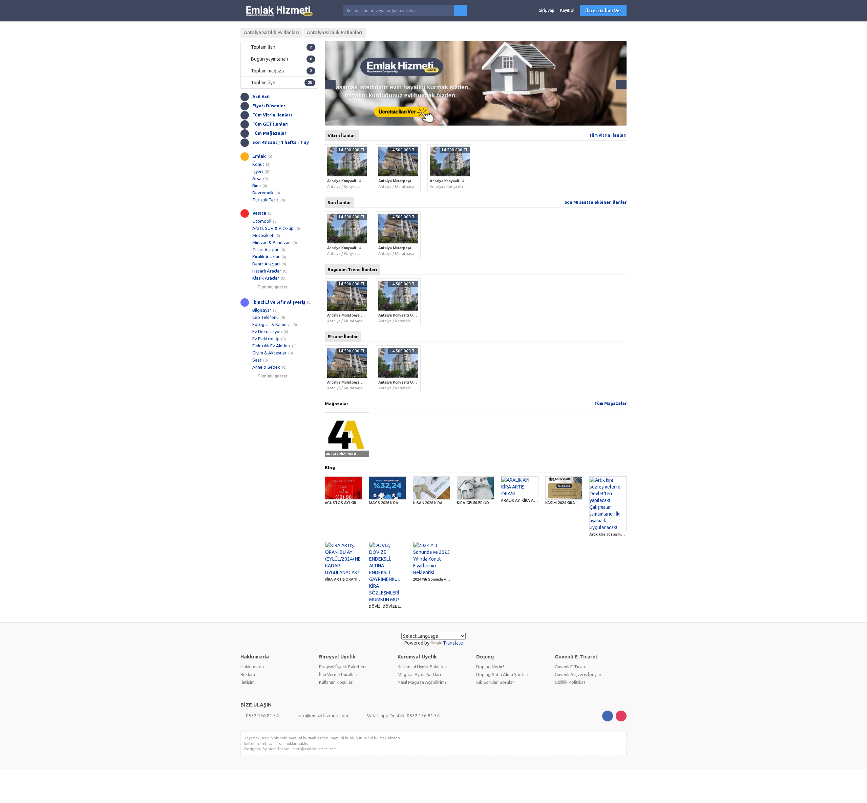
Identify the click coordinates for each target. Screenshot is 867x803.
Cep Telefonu (265, 317)
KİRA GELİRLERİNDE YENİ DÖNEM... (487, 503)
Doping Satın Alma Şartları (502, 674)
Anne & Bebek (266, 367)
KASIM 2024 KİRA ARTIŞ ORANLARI (576, 503)
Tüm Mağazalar (269, 133)
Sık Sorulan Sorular (495, 682)
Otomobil (261, 221)
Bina (256, 185)
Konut (258, 164)
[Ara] (460, 10)
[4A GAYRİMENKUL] (347, 434)
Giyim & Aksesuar (269, 352)
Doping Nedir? (490, 666)
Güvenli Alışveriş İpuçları (578, 674)
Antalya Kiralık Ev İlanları (334, 32)
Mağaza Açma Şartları (419, 674)
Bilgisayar (261, 310)
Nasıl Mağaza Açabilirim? (422, 682)
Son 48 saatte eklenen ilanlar (596, 202)
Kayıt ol (567, 10)
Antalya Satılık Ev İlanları (271, 32)
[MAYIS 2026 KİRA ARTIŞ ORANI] (387, 488)
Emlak (259, 156)
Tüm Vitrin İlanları (272, 114)
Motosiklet (263, 235)
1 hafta (289, 142)
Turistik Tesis (265, 199)
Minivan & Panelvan (271, 242)
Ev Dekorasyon (267, 331)
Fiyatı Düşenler (269, 105)
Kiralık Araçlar (266, 256)
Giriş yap (546, 10)
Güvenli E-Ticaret (571, 666)
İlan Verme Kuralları (338, 674)
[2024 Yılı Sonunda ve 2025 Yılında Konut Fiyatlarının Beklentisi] (431, 559)
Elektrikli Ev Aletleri (271, 345)
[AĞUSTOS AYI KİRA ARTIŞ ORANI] (343, 488)
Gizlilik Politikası (571, 682)
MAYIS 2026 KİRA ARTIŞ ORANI (396, 503)
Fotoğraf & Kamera (271, 324)
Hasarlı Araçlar (266, 270)
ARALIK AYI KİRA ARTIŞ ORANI (527, 500)
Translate (453, 643)
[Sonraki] (621, 84)
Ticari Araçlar (265, 249)
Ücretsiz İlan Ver (603, 10)
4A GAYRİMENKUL (341, 454)
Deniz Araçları (266, 263)
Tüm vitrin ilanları (608, 135)
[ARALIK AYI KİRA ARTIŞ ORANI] (519, 486)
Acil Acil (261, 96)
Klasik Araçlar (265, 278)
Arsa (256, 178)
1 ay (304, 142)
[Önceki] (330, 84)
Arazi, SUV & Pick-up (273, 228)
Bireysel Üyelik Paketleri (342, 666)
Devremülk (263, 192)
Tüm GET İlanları (270, 124)
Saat (256, 359)
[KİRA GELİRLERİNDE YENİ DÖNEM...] (475, 488)
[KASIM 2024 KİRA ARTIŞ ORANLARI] (564, 488)
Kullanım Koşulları (336, 682)
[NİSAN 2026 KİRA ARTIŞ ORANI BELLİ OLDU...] (431, 488)
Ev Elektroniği (265, 338)
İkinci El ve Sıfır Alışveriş (278, 302)
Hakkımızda (252, 666)
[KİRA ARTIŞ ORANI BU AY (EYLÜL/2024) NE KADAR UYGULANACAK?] (343, 559)
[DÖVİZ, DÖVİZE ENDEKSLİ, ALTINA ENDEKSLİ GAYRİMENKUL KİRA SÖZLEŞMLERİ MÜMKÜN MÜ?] (387, 572)
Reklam (247, 674)
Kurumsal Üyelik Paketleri (422, 666)
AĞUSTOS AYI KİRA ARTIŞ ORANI (354, 503)
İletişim (247, 682)
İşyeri (257, 171)
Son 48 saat (264, 142)
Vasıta (259, 213)
